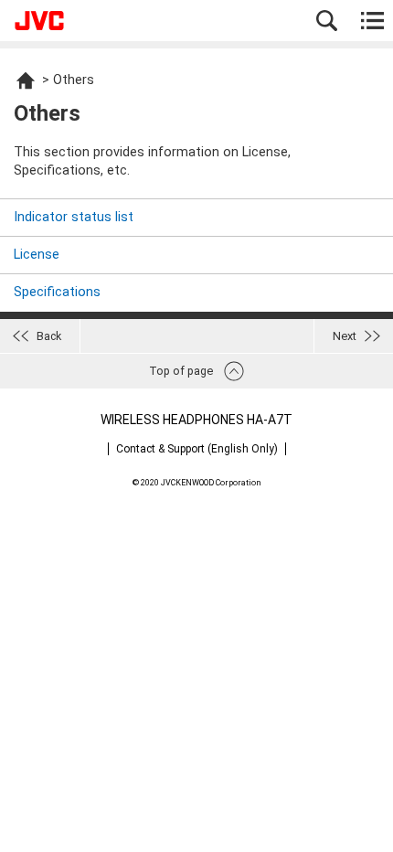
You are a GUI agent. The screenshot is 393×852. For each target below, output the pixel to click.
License (36, 254)
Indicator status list (73, 217)
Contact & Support (197, 448)
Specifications (57, 292)
